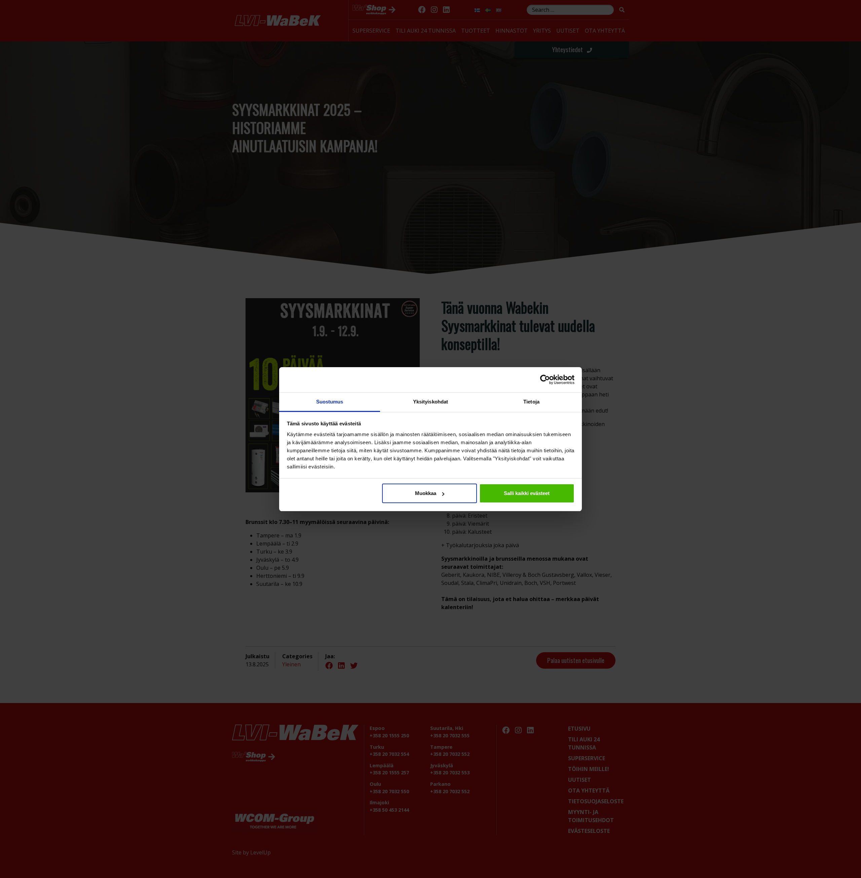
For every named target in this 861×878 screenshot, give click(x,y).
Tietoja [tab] (531, 402)
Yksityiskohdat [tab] (430, 402)
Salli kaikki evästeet (527, 493)
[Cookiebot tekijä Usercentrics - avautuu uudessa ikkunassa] (545, 380)
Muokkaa (425, 493)
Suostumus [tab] (329, 402)
